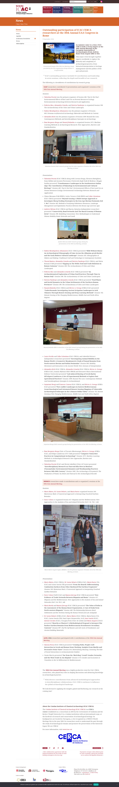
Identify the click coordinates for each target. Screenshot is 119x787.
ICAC (28, 10)
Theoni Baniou (49, 261)
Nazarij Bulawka (68, 122)
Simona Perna (49, 645)
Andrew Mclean (50, 209)
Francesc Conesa (65, 384)
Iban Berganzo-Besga (51, 122)
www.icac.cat (67, 729)
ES (92, 1)
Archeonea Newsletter (23, 38)
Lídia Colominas (94, 196)
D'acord (96, 784)
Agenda (18, 36)
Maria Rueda (48, 605)
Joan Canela (89, 618)
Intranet (65, 1)
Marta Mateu (48, 492)
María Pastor (75, 492)
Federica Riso (49, 105)
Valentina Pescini (50, 97)
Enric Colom (48, 500)
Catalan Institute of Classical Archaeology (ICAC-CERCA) (65, 709)
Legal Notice (85, 772)
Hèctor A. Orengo (75, 288)
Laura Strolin (49, 356)
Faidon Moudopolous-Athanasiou (56, 111)
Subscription (20, 43)
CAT (88, 1)
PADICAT (87, 774)
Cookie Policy (94, 772)
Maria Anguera (92, 621)
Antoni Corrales (50, 621)
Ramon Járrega (71, 595)
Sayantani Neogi (50, 384)
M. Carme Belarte (60, 492)
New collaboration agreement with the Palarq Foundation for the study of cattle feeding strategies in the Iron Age (55, 753)
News (18, 24)
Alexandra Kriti (49, 117)
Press (18, 41)
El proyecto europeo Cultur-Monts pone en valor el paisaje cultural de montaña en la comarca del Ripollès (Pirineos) (91, 753)
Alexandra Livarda (61, 105)
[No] (117, 784)
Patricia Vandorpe (77, 105)
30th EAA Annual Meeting (53, 89)
